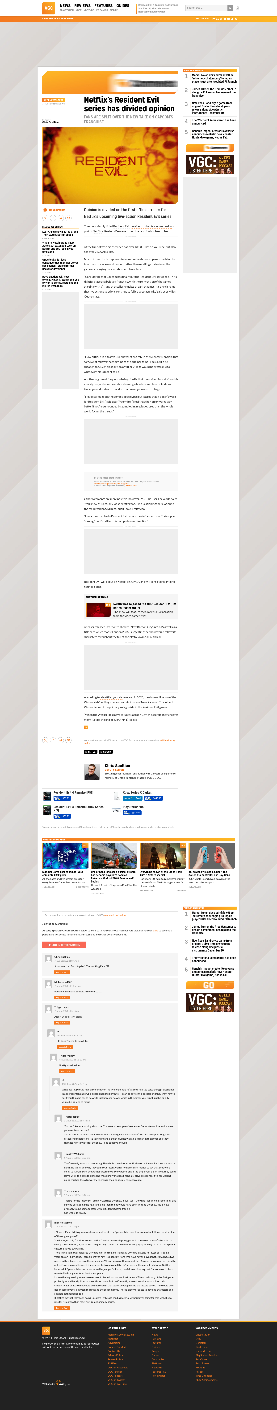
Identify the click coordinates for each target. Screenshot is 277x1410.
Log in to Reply (62, 972)
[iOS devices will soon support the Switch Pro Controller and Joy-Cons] (212, 856)
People (155, 1351)
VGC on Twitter (116, 1379)
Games (155, 1355)
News (65, 6)
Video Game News (54, 100)
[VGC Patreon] (214, 18)
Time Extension (204, 1375)
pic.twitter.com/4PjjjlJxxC (118, 484)
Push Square (202, 1363)
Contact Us (114, 1351)
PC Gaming (102, 10)
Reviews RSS (158, 1375)
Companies (158, 1359)
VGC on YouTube (117, 1383)
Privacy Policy (115, 1355)
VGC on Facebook (118, 1367)
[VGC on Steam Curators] (236, 18)
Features (103, 6)
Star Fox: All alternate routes (153, 9)
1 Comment (180, 890)
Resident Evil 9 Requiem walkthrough (158, 5)
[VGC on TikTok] (232, 18)
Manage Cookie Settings (121, 1334)
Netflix (97, 231)
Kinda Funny (203, 1346)
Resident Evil (121, 226)
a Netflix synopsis (111, 697)
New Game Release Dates (151, 12)
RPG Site (200, 1367)
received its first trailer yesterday (151, 226)
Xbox (79, 10)
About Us (113, 1338)
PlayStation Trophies (207, 1355)
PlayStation (67, 10)
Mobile (114, 10)
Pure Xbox (201, 1359)
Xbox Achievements (207, 1379)
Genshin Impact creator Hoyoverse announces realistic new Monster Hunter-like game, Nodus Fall (213, 134)
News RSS (157, 1367)
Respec (199, 1371)
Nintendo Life (203, 1351)
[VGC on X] (221, 18)
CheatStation (203, 1334)
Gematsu (201, 1342)
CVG (198, 1338)
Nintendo (89, 10)
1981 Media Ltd (53, 1337)
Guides (122, 6)
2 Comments (82, 887)
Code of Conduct (117, 1346)
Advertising (114, 1342)
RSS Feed (113, 1363)
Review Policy (115, 1359)
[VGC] (48, 8)
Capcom (112, 276)
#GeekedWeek (100, 484)
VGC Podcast (115, 1375)
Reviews (82, 6)
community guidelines (115, 915)
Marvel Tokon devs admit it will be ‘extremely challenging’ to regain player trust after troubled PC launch (214, 78)
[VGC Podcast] (217, 18)
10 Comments (57, 210)
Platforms (157, 1363)
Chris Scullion (50, 122)
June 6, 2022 (131, 486)
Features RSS (159, 1371)
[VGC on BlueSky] (225, 18)
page (155, 930)
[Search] (230, 8)
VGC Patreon (115, 1371)
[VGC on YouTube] (228, 18)
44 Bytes (62, 1383)
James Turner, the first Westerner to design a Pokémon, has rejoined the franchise (214, 92)
